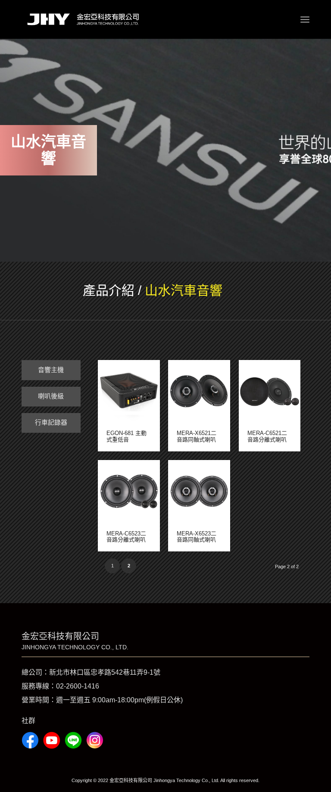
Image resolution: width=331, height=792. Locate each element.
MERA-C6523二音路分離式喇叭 (126, 536)
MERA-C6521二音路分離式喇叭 (267, 436)
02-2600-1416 (77, 686)
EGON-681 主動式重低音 (126, 436)
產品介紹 (108, 290)
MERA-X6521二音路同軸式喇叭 (196, 436)
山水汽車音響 (183, 290)
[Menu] (304, 19)
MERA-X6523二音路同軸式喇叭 (196, 536)
